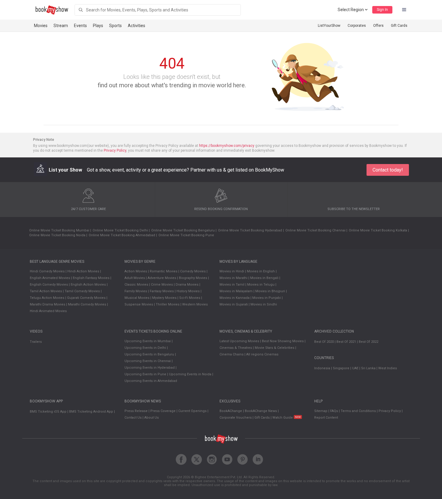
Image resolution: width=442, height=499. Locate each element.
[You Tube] (227, 459)
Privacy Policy (115, 150)
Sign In (382, 10)
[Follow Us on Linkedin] (257, 459)
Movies (41, 25)
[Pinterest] (242, 459)
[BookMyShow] (52, 10)
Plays (98, 25)
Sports (115, 25)
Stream (61, 25)
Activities (136, 25)
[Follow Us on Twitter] (196, 459)
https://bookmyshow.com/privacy (226, 146)
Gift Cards (399, 25)
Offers (378, 25)
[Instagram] (211, 459)
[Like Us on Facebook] (181, 459)
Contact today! (388, 170)
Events (80, 25)
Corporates (357, 25)
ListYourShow (329, 25)
